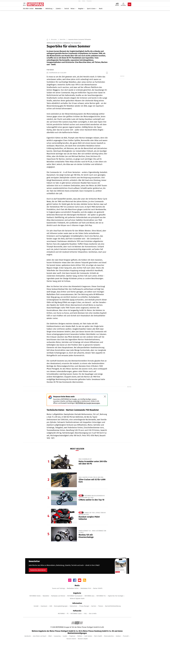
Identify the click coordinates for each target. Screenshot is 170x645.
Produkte (89, 1)
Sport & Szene (91, 8)
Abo (79, 1)
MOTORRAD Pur (101, 596)
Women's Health (83, 639)
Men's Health (98, 636)
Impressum (44, 606)
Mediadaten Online (72, 588)
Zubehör (58, 8)
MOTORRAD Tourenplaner (74, 596)
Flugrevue (72, 636)
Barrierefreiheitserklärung (113, 606)
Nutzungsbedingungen (61, 606)
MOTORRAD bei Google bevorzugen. (88, 403)
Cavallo (65, 636)
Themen (100, 606)
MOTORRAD (61, 613)
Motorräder (38, 8)
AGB (50, 606)
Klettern (79, 636)
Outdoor (118, 636)
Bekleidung (49, 8)
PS (67, 613)
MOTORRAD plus (89, 596)
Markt (100, 8)
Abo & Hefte (92, 613)
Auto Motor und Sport (39, 636)
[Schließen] (105, 396)
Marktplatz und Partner (58, 596)
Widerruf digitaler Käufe (77, 598)
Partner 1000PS (97, 588)
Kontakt (36, 606)
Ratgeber (80, 8)
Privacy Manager (84, 606)
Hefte (83, 1)
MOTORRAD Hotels (35, 596)
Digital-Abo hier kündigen (115, 596)
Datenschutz (73, 606)
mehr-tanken (88, 636)
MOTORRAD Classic (76, 613)
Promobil (126, 636)
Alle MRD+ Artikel (28, 8)
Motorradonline (109, 636)
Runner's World (71, 639)
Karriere (93, 606)
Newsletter (46, 596)
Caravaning (57, 636)
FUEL (85, 613)
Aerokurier (27, 636)
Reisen (73, 8)
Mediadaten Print (86, 588)
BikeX (50, 636)
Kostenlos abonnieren (38, 570)
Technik (66, 8)
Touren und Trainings (58, 588)
